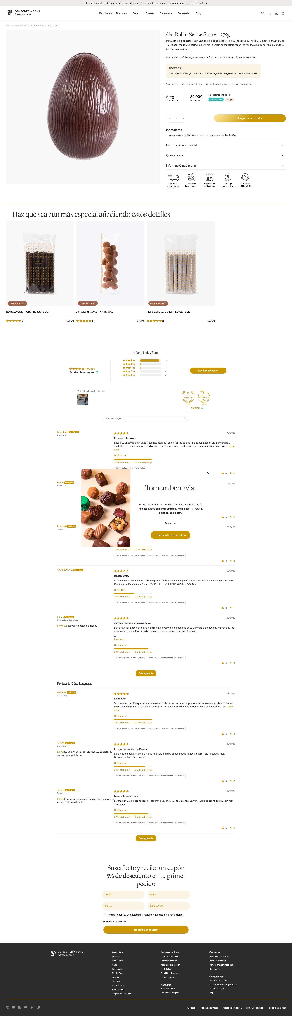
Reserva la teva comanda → (170, 535)
